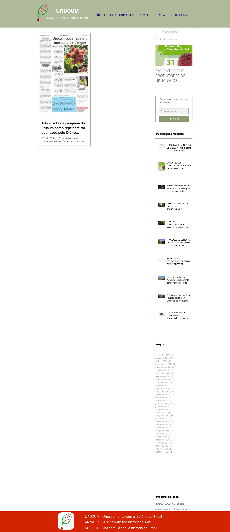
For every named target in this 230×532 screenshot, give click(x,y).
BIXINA (159, 504)
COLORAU (170, 504)
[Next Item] (187, 55)
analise (180, 504)
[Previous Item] (160, 55)
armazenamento (163, 509)
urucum (187, 509)
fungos (177, 509)
